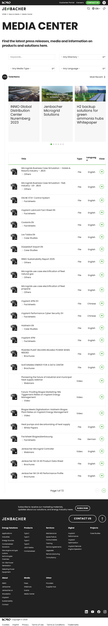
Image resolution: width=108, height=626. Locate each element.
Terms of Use (38, 624)
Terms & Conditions (56, 624)
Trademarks (73, 624)
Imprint (16, 624)
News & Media (14, 14)
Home (4, 14)
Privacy (25, 624)
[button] (104, 2)
